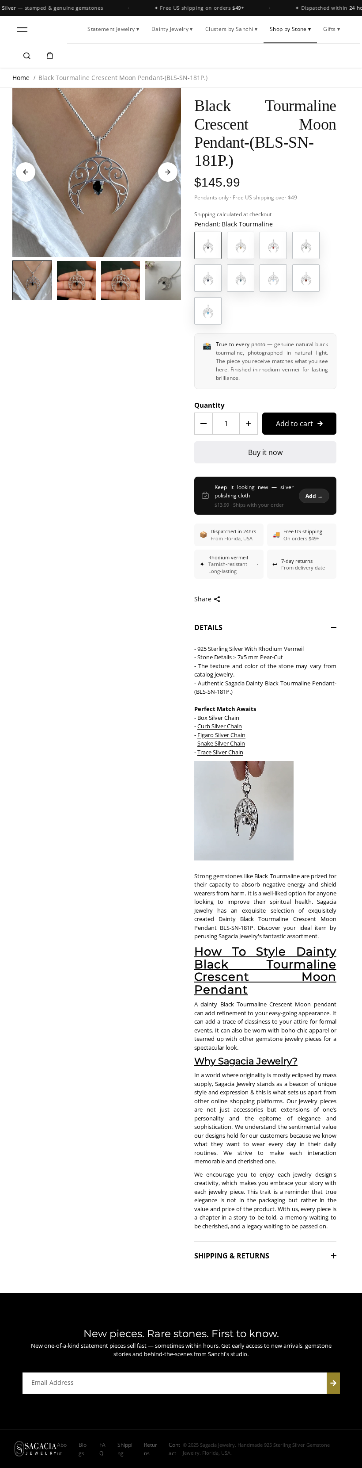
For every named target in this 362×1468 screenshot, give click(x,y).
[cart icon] (49, 55)
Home (21, 77)
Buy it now (265, 452)
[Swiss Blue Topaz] (208, 311)
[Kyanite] (208, 278)
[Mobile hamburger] (22, 29)
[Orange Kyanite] (306, 278)
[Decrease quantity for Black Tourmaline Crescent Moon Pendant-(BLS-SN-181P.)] (203, 424)
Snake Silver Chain (221, 743)
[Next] (167, 172)
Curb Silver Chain (219, 726)
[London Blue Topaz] (240, 278)
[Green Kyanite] (306, 245)
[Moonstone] (273, 278)
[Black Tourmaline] (208, 245)
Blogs (83, 1449)
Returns (150, 1449)
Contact (174, 1449)
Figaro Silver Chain (221, 735)
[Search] (27, 55)
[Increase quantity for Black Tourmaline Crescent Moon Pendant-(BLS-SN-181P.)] (248, 424)
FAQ (102, 1449)
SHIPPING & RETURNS (231, 1256)
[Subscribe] (333, 1383)
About (62, 1449)
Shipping (204, 214)
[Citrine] (240, 245)
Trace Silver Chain (220, 752)
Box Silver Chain (218, 718)
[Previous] (25, 172)
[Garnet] (273, 245)
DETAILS (208, 627)
